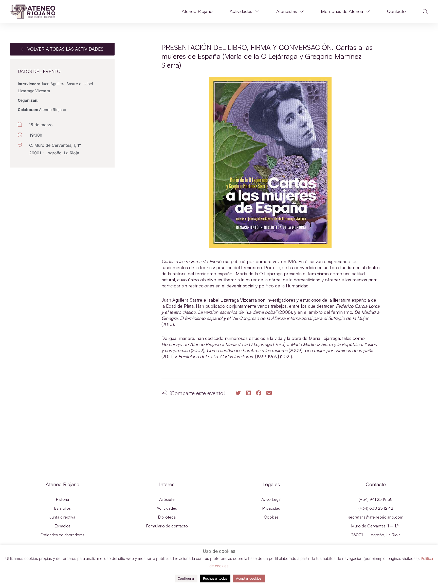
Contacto (396, 11)
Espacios (62, 525)
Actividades (241, 11)
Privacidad (271, 508)
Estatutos (62, 508)
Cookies (271, 517)
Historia (62, 499)
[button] (425, 11)
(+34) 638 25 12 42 (375, 508)
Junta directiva (62, 517)
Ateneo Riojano (197, 11)
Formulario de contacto (167, 525)
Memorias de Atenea (342, 11)
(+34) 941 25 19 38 (376, 499)
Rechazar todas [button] (215, 578)
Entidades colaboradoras (62, 534)
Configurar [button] (186, 578)
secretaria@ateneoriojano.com (375, 517)
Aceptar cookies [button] (249, 578)
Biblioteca (167, 517)
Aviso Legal (271, 499)
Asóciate (167, 499)
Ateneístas (286, 11)
